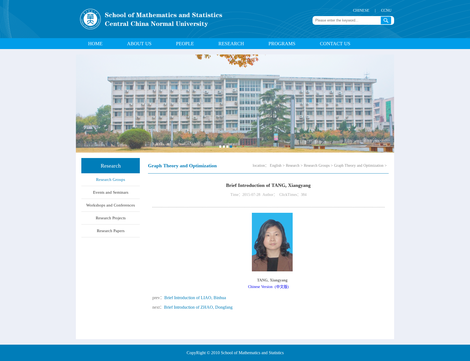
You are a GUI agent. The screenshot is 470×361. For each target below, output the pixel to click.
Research (231, 43)
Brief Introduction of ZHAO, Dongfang (198, 307)
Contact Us (335, 43)
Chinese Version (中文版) (268, 287)
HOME (95, 43)
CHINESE (361, 10)
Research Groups (110, 179)
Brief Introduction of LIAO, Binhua (195, 297)
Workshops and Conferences (110, 205)
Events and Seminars (110, 192)
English (276, 165)
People (185, 43)
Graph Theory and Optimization (359, 165)
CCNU (386, 10)
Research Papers (111, 231)
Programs (281, 43)
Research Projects (111, 218)
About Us (139, 43)
